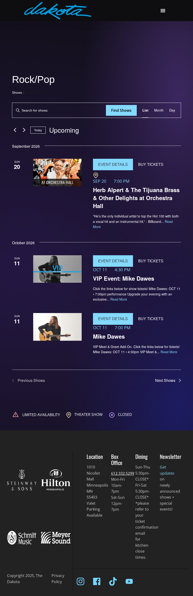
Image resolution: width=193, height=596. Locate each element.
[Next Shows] (24, 130)
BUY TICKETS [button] (150, 164)
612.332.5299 (122, 473)
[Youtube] (129, 581)
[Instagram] (80, 581)
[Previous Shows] (15, 130)
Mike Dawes (109, 336)
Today (38, 130)
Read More (118, 299)
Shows (17, 92)
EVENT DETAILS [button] (113, 164)
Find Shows (121, 110)
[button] (163, 11)
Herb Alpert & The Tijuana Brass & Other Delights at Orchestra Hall (136, 198)
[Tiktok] (113, 581)
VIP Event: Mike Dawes (123, 278)
